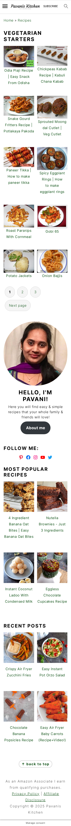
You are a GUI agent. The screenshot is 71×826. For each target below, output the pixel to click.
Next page (18, 305)
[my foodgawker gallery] (35, 613)
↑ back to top (35, 764)
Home (9, 20)
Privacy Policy (25, 794)
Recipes (24, 20)
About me (35, 427)
